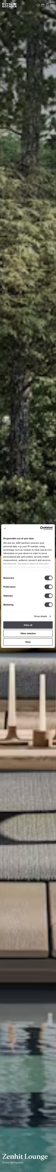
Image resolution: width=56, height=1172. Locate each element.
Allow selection (28, 633)
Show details (40, 616)
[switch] (49, 586)
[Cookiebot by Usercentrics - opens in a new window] (40, 528)
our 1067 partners (21, 543)
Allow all (28, 625)
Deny (28, 642)
